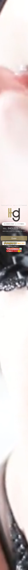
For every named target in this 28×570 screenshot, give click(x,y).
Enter (14, 238)
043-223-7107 (16, 228)
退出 (15, 246)
